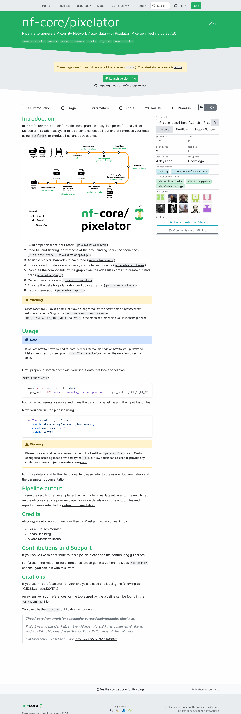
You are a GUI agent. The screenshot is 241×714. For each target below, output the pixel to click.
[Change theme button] (183, 5)
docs (83, 462)
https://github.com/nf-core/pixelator (123, 85)
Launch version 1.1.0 (122, 78)
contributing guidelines (128, 555)
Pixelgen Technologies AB (104, 521)
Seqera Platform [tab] (205, 129)
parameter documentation (46, 479)
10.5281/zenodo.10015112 (40, 588)
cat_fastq (163, 171)
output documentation (78, 505)
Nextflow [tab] (182, 129)
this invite (67, 568)
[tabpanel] (187, 122)
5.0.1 (178, 67)
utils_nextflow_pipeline (170, 181)
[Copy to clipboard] (147, 387)
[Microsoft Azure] (124, 710)
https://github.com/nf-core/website (198, 710)
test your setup (52, 353)
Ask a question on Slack (189, 222)
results (138, 495)
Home (46, 5)
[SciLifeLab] (130, 710)
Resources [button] (82, 5)
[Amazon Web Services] (117, 710)
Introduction (41, 108)
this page (103, 349)
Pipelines (64, 5)
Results (156, 108)
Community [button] (119, 5)
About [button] (140, 5)
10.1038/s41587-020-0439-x (96, 639)
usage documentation (127, 474)
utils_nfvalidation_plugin (171, 186)
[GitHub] (176, 5)
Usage (70, 108)
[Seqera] (111, 710)
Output (128, 108)
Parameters (100, 108)
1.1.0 (209, 107)
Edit (215, 23)
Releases (184, 108)
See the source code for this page (121, 689)
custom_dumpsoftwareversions (190, 171)
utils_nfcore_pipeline (198, 181)
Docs (100, 5)
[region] (87, 390)
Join (196, 5)
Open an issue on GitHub (189, 230)
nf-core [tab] (164, 129)
